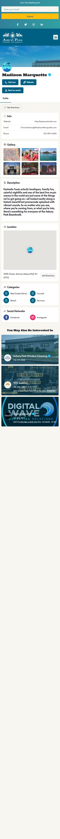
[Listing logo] (7, 67)
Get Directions (48, 275)
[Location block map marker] (30, 250)
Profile (5, 98)
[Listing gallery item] (11, 154)
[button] (55, 37)
